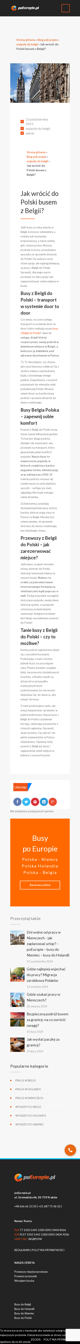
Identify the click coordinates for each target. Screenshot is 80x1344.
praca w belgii (25, 1080)
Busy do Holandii (24, 1308)
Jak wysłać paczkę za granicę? (43, 1042)
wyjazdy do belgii (27, 44)
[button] (70, 1150)
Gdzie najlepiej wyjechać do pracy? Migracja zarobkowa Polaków (46, 975)
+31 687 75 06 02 (50, 1206)
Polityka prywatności (60, 1339)
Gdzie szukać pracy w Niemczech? (43, 997)
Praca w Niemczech (29, 1098)
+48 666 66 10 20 (25, 1206)
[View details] (17, 938)
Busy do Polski (23, 1317)
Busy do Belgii (22, 1304)
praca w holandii (28, 1089)
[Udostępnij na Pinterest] (35, 802)
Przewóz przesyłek (25, 1276)
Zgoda (36, 1339)
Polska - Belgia (40, 872)
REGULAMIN (22, 1250)
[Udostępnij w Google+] (53, 802)
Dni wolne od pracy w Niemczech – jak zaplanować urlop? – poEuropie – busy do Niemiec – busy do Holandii (48, 943)
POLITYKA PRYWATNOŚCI (48, 1250)
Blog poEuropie (47, 39)
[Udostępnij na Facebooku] (17, 802)
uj (40, 885)
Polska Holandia (40, 865)
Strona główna (25, 39)
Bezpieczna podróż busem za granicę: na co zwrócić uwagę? (47, 1020)
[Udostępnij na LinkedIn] (44, 802)
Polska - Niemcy (40, 859)
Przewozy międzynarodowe (31, 1271)
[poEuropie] (26, 8)
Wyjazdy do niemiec (29, 1124)
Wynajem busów (24, 1280)
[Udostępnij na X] (26, 802)
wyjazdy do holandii (30, 1115)
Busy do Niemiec (24, 1313)
